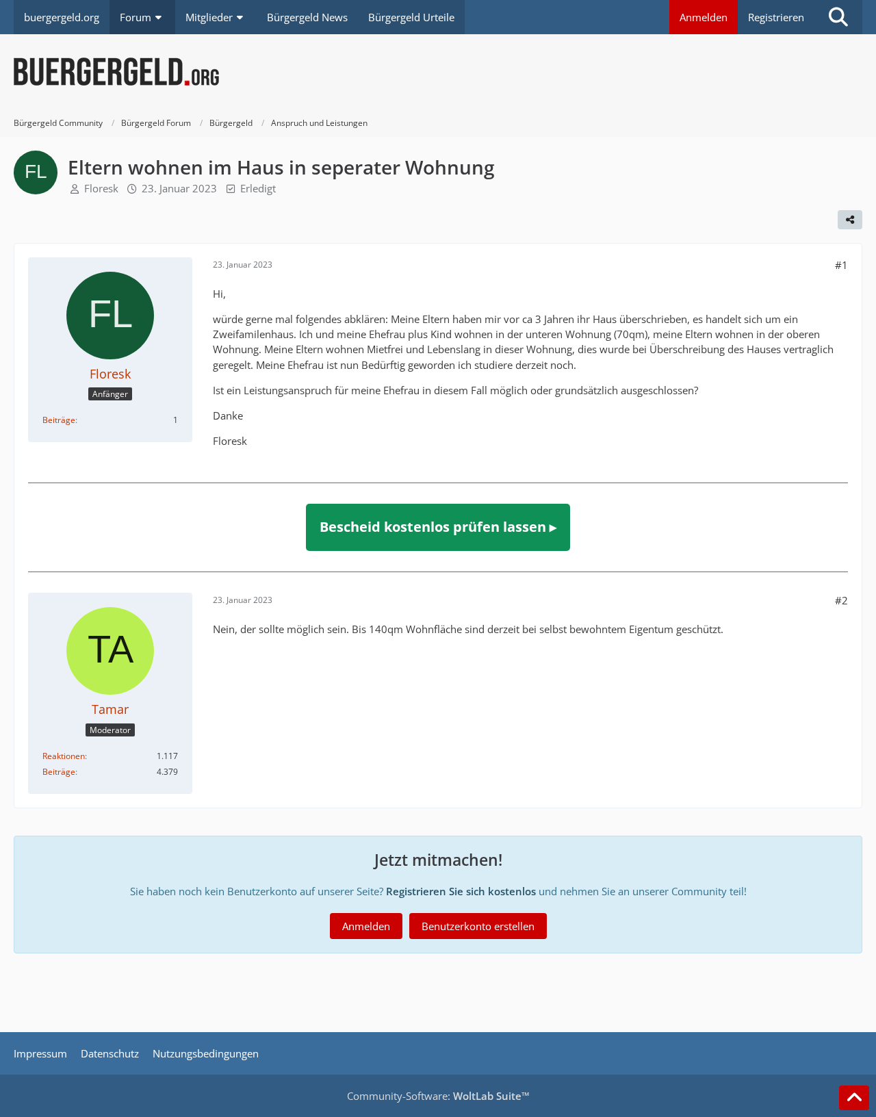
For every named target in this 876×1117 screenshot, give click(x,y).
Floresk (101, 188)
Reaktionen (63, 756)
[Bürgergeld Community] (438, 72)
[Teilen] (850, 219)
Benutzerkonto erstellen (478, 926)
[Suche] (838, 17)
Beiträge (58, 420)
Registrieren (776, 17)
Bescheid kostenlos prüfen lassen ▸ (438, 526)
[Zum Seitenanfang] (854, 1098)
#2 (841, 600)
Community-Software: (438, 1096)
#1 (841, 265)
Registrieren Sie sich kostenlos (461, 891)
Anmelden (703, 17)
